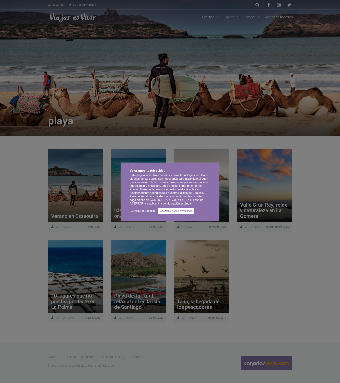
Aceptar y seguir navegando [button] (176, 210)
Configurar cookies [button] (143, 210)
